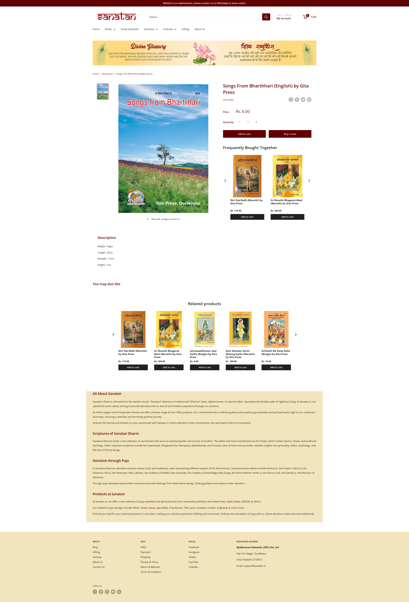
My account (284, 18)
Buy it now (290, 133)
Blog (95, 547)
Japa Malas (162, 507)
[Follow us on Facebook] (95, 592)
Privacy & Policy (149, 562)
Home (96, 29)
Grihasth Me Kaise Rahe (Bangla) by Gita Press (276, 352)
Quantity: (228, 122)
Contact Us (98, 566)
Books (108, 29)
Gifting (185, 29)
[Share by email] (309, 99)
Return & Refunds (150, 566)
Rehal (136, 507)
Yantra (143, 507)
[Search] (266, 16)
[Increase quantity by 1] (256, 122)
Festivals (168, 29)
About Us (200, 29)
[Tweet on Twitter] (303, 99)
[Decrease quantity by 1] (239, 122)
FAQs (143, 547)
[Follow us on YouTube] (113, 592)
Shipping (145, 557)
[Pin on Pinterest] (297, 99)
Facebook (194, 547)
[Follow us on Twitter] (101, 592)
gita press (228, 99)
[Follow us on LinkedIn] (119, 592)
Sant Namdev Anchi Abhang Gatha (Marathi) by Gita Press (240, 354)
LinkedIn (193, 566)
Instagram (194, 552)
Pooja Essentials (130, 29)
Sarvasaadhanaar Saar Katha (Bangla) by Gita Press (203, 354)
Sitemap (97, 557)
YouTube (193, 562)
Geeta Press (218, 501)
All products (107, 73)
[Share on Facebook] (291, 99)
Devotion (149, 29)
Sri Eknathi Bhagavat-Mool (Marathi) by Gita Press (286, 202)
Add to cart (244, 133)
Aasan (152, 507)
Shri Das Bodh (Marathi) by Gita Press (246, 202)
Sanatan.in (305, 401)
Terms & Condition (151, 571)
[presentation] (225, 180)
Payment (145, 552)
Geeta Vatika (233, 501)
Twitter (192, 557)
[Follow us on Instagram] (107, 592)
